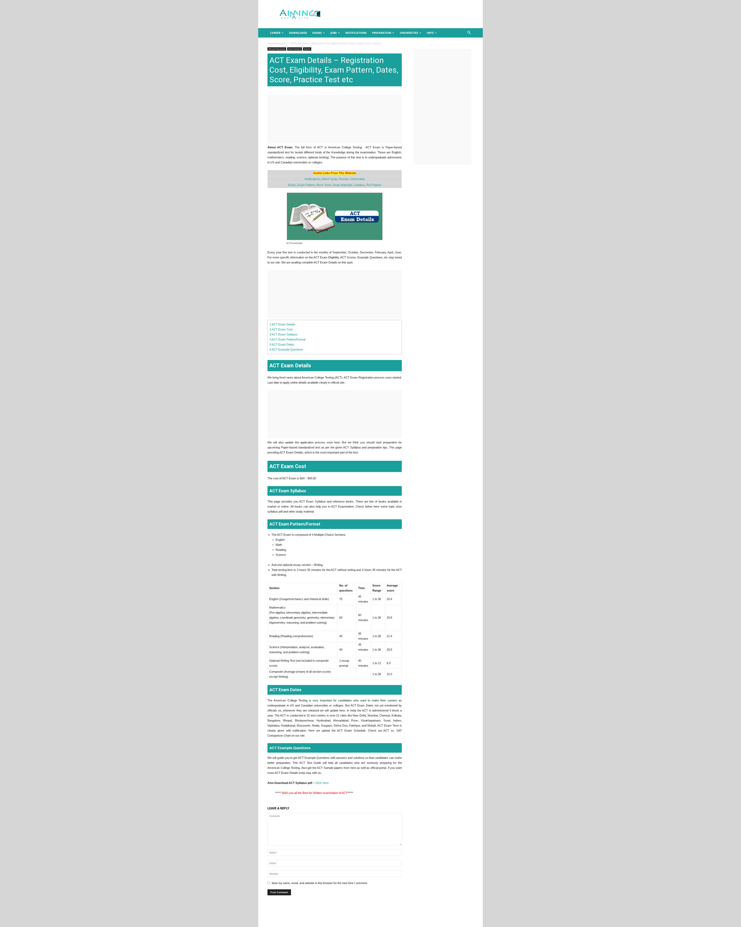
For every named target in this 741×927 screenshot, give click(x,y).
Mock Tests (323, 185)
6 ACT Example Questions (286, 349)
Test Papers (373, 185)
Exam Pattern (294, 49)
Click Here (322, 782)
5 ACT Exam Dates (282, 344)
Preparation (381, 33)
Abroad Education (277, 43)
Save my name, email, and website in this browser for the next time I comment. (320, 883)
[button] (469, 33)
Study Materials (342, 185)
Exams (317, 33)
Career (275, 33)
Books (292, 185)
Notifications (356, 33)
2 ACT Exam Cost (281, 329)
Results (344, 179)
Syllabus (359, 185)
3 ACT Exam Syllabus (283, 334)
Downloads (298, 33)
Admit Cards (329, 179)
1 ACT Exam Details (282, 324)
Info (430, 33)
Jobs (333, 33)
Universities (409, 33)
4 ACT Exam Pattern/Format (287, 339)
